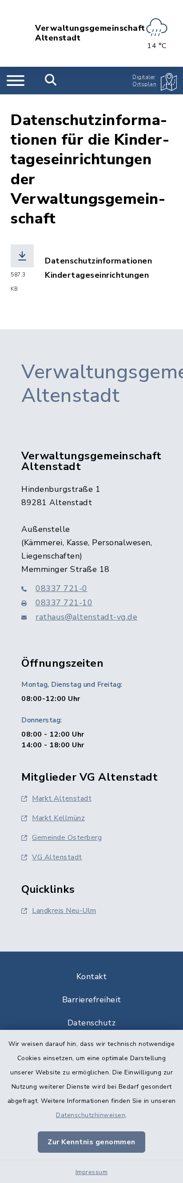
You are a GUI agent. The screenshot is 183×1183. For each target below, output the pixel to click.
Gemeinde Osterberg (67, 838)
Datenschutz (92, 1022)
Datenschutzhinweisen (90, 1115)
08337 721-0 (62, 588)
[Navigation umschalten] (15, 81)
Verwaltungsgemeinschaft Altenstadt (90, 33)
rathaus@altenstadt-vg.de (86, 617)
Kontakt (91, 976)
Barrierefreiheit (91, 999)
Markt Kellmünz (58, 818)
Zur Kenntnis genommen (91, 1142)
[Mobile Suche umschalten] (51, 80)
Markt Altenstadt (62, 798)
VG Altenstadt (57, 857)
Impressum (92, 1172)
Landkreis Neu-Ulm (64, 911)
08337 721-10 (64, 602)
